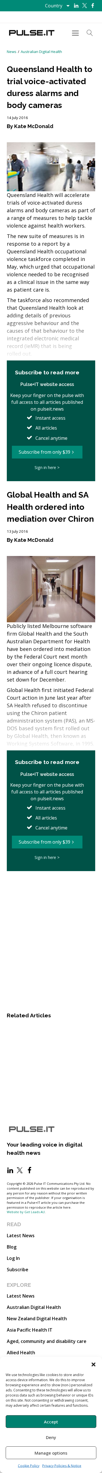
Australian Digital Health (41, 51)
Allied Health (21, 1352)
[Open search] (90, 32)
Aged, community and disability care (46, 1341)
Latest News (21, 1235)
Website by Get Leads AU (26, 1212)
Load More (51, 888)
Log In (13, 1258)
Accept (51, 1422)
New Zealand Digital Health (37, 1318)
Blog (11, 1247)
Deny (51, 1437)
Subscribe (17, 1269)
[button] (93, 1364)
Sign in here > (47, 467)
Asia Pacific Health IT (29, 1330)
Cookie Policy (28, 1465)
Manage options (51, 1453)
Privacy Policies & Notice (61, 1465)
